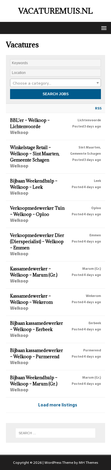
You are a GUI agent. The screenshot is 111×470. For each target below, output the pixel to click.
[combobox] (55, 83)
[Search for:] (55, 433)
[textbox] (55, 83)
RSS (98, 108)
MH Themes (88, 463)
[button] (103, 27)
